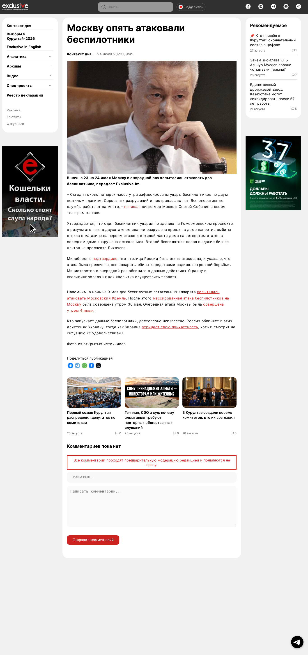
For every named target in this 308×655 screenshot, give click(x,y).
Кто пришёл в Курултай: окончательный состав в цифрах (273, 40)
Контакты (14, 117)
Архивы (14, 66)
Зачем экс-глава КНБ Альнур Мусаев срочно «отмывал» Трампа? (270, 65)
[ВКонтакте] (70, 365)
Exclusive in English (24, 47)
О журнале (15, 124)
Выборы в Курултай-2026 (21, 36)
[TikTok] (298, 7)
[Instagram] (261, 8)
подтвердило (105, 258)
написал (132, 206)
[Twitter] (98, 365)
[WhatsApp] (84, 365)
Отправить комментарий (93, 540)
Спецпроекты (19, 85)
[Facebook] (248, 8)
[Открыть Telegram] (297, 642)
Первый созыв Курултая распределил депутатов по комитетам (91, 417)
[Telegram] (273, 7)
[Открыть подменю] (49, 56)
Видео (12, 76)
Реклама (13, 110)
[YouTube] (286, 8)
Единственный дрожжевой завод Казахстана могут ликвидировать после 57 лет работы (272, 94)
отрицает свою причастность (170, 327)
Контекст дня (19, 25)
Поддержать (193, 7)
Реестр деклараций (25, 95)
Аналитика (16, 56)
